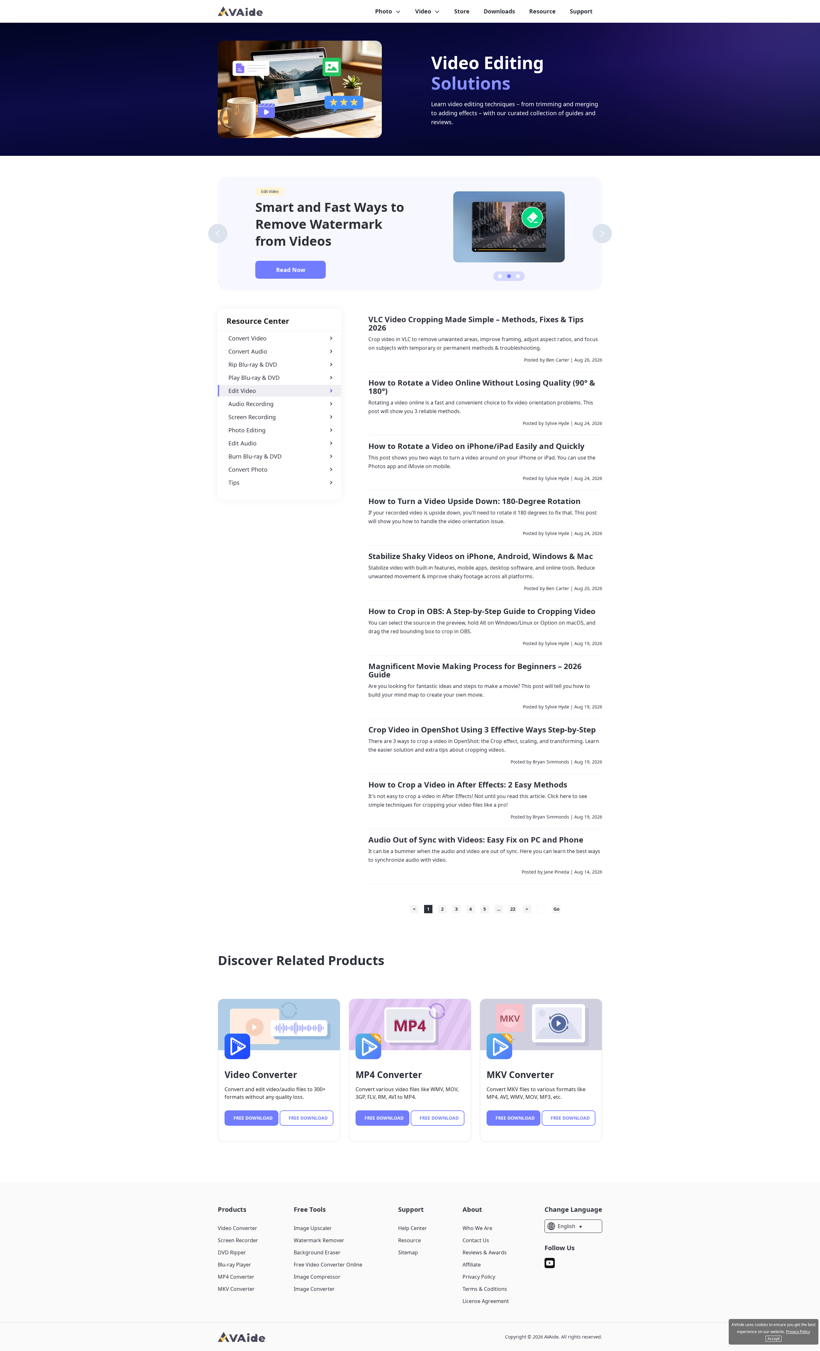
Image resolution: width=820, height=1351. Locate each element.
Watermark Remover (319, 1240)
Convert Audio (247, 351)
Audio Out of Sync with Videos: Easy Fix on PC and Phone (475, 839)
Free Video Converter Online (328, 1264)
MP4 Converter (389, 1074)
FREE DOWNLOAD (253, 1118)
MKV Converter (520, 1074)
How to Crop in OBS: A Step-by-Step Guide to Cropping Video (481, 611)
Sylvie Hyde (557, 423)
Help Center (412, 1228)
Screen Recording (252, 417)
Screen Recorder (238, 1240)
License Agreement (486, 1301)
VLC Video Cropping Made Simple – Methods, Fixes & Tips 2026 (476, 323)
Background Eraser (317, 1252)
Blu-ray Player (234, 1264)
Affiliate (472, 1264)
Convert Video (247, 338)
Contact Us (476, 1240)
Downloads (499, 11)
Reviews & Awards (485, 1252)
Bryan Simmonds (551, 762)
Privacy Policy (479, 1276)
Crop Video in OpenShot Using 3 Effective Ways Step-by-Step (482, 729)
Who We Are (477, 1228)
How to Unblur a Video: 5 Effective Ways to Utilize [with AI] (333, 224)
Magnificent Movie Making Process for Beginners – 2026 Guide (475, 670)
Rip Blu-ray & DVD (252, 364)
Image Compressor (317, 1276)
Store (462, 11)
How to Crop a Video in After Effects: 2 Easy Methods (467, 784)
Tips (234, 482)
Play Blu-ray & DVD (254, 377)
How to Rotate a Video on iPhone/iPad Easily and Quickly (476, 446)
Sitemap (408, 1252)
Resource (542, 11)
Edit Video (270, 191)
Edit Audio (242, 443)
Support (581, 11)
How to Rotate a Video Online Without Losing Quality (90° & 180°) (481, 387)
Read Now (290, 270)
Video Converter (261, 1074)
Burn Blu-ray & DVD (255, 456)
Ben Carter (557, 360)
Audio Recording (251, 404)
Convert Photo (247, 469)
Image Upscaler (313, 1228)
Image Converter (314, 1288)
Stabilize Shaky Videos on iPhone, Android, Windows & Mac (480, 556)
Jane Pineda (556, 872)
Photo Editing (247, 430)
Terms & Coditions (485, 1288)
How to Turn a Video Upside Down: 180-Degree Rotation (474, 501)
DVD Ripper (232, 1252)
